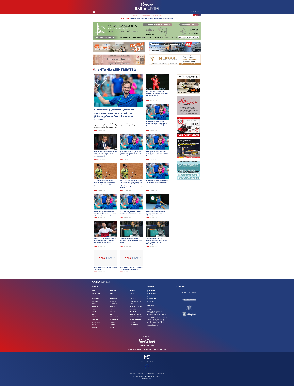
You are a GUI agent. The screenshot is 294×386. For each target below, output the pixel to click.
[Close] (171, 168)
